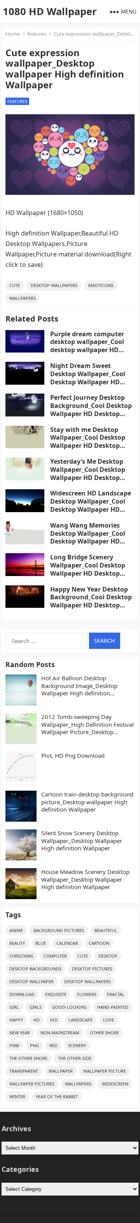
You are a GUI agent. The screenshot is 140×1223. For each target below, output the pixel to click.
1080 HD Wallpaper (50, 11)
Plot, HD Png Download (73, 755)
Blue (40, 943)
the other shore (28, 1058)
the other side (74, 1058)
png (34, 1045)
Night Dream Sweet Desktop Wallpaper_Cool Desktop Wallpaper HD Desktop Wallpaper (87, 377)
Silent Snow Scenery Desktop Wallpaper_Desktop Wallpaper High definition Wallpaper (81, 840)
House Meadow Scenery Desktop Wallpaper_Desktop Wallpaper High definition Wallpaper (85, 879)
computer (55, 956)
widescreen (115, 1084)
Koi (54, 1020)
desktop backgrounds (35, 969)
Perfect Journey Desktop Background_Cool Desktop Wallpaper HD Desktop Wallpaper (91, 409)
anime (16, 930)
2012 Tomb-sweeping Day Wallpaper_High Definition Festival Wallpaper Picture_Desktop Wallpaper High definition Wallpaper (87, 724)
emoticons (101, 285)
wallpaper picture (104, 1071)
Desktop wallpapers (54, 285)
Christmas (21, 956)
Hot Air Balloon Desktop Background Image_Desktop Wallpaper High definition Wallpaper (79, 685)
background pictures (58, 930)
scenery (77, 1045)
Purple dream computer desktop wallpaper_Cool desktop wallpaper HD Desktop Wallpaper (87, 346)
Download (22, 994)
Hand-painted (112, 1007)
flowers (86, 994)
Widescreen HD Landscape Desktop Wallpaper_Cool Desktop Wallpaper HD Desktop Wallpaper (90, 505)
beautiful (105, 930)
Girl (14, 1007)
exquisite (55, 994)
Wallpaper (61, 1071)
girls (36, 1007)
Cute (14, 285)
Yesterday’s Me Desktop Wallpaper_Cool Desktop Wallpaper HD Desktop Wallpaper (87, 473)
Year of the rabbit (57, 1096)
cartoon (99, 943)
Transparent (23, 1071)
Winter (17, 1096)
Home (12, 33)
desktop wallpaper (31, 981)
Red (53, 1045)
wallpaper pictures (31, 1084)
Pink (14, 1045)
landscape (80, 1020)
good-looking (69, 1007)
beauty (17, 943)
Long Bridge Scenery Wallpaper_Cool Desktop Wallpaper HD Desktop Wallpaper (87, 569)
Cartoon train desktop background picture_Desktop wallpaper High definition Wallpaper (87, 802)
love (108, 1020)
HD (36, 1020)
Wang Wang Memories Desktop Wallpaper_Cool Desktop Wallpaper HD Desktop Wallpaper (87, 537)
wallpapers (22, 298)
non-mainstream (59, 1033)
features (36, 33)
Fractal (115, 994)
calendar (67, 943)
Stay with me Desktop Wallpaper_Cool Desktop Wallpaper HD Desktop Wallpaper (87, 441)
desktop (107, 956)
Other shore (104, 1033)
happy (16, 1020)
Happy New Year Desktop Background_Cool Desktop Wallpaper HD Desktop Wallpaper (91, 601)
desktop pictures (92, 969)
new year (19, 1033)
